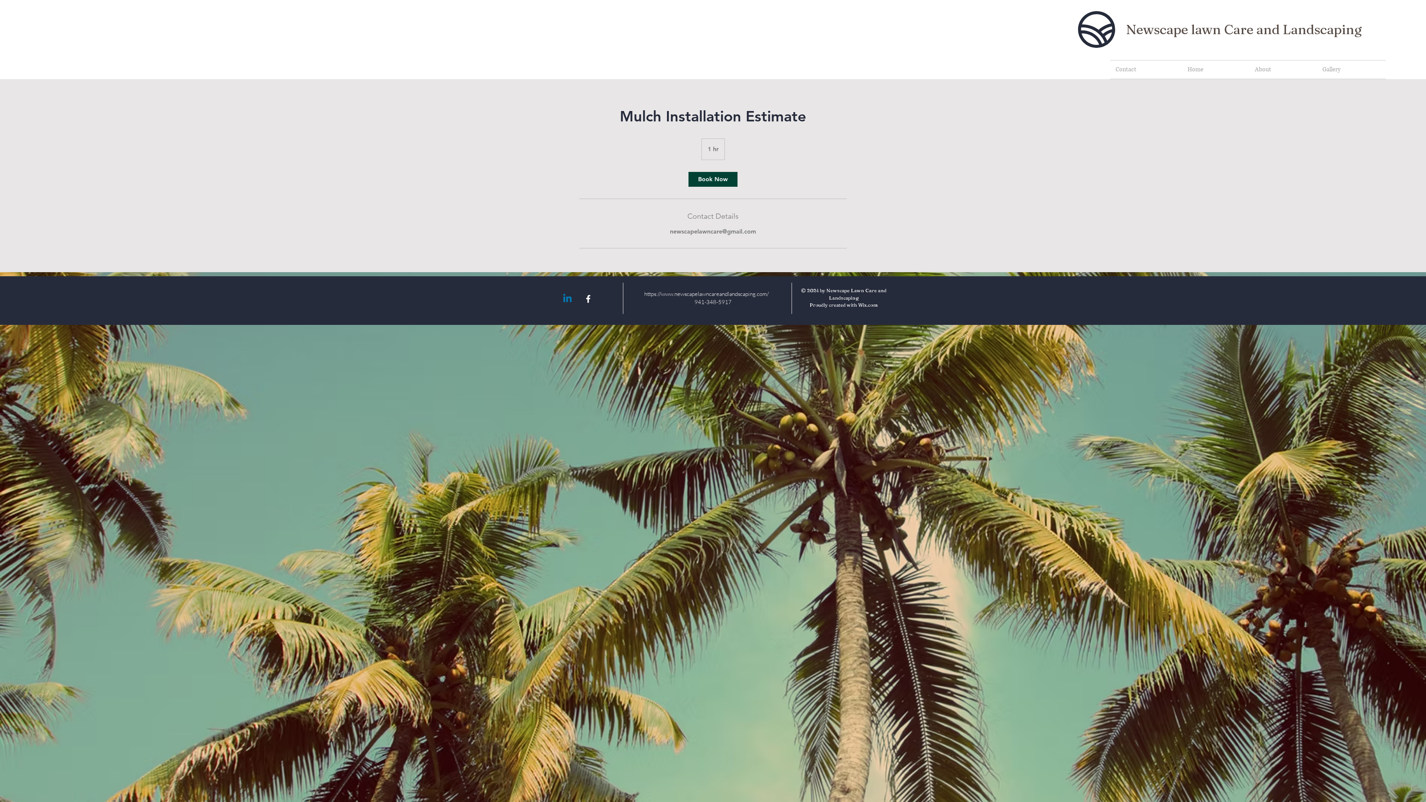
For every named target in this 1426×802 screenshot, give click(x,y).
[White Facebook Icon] (588, 299)
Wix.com (868, 305)
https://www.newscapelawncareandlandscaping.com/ (706, 293)
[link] (713, 179)
